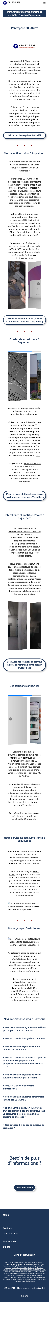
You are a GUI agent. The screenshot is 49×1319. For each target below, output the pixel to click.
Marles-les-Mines (26, 1271)
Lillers (13, 1266)
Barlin (30, 1268)
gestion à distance (21, 770)
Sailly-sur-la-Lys (19, 1275)
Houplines (40, 1268)
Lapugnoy (28, 1275)
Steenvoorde (10, 1275)
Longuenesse (7, 1266)
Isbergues (8, 1268)
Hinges (23, 1281)
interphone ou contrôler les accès (25, 532)
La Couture (14, 1279)
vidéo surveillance (32, 463)
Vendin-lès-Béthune (24, 1279)
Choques (36, 1277)
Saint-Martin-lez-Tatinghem (32, 1270)
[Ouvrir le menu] (44, 2)
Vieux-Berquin (41, 1279)
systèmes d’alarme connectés (23, 188)
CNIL (38, 455)
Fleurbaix (42, 1277)
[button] (10, 283)
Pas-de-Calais (13, 1262)
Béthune (20, 1262)
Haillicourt (31, 1273)
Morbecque (17, 1281)
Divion (11, 1270)
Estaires (21, 1270)
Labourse (33, 1279)
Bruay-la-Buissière (37, 1262)
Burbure (15, 1270)
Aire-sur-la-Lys (30, 1266)
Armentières (27, 1262)
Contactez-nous (24, 1187)
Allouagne (30, 1277)
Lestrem (42, 1273)
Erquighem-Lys (14, 1273)
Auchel (18, 1266)
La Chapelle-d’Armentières (20, 1268)
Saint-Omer (23, 1264)
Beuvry (43, 1266)
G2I (39, 953)
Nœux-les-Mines (38, 1264)
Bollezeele (7, 1277)
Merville (38, 1266)
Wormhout (16, 1264)
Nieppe (35, 1268)
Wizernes (39, 1275)
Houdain (5, 1270)
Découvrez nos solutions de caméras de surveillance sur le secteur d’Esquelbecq (24, 495)
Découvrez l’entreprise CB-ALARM (24, 135)
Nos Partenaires (30, 1281)
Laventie (37, 1273)
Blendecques (23, 1273)
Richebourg (6, 1279)
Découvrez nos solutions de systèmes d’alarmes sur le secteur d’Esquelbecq (24, 320)
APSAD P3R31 (16, 249)
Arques (23, 1266)
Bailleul (30, 1264)
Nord (6, 1262)
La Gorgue (35, 1271)
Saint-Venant (22, 1277)
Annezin (17, 1271)
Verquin (34, 1275)
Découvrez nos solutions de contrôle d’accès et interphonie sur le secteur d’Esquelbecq (24, 665)
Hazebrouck (9, 1264)
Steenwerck (14, 1277)
